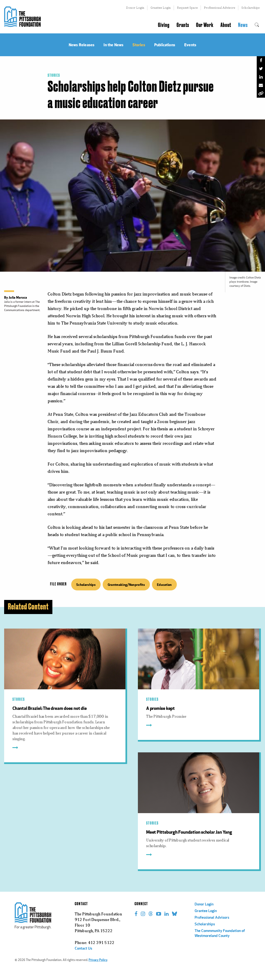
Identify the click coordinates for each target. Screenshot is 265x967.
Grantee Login (161, 7)
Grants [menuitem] (183, 25)
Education (164, 584)
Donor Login (135, 7)
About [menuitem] (225, 25)
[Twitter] (261, 68)
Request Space (187, 7)
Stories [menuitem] (138, 44)
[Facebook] (261, 60)
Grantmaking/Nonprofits (126, 584)
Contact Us (83, 949)
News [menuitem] (243, 25)
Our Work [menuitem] (204, 25)
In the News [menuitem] (113, 44)
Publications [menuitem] (164, 44)
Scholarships (250, 7)
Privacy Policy (98, 960)
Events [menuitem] (190, 44)
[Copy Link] (261, 93)
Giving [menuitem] (164, 25)
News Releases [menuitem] (81, 44)
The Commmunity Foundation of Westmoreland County (220, 933)
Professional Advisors (219, 7)
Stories (54, 75)
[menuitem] (257, 25)
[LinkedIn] (261, 77)
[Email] (261, 85)
